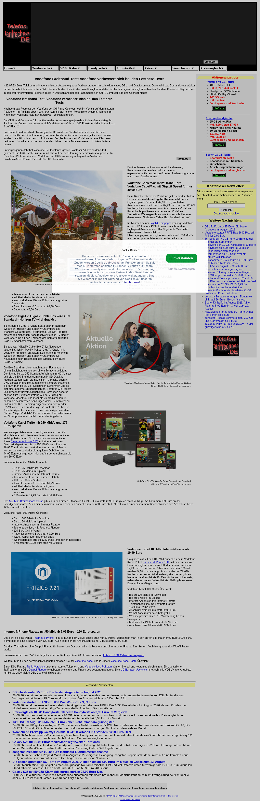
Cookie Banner (130, 250)
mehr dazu (132, 282)
